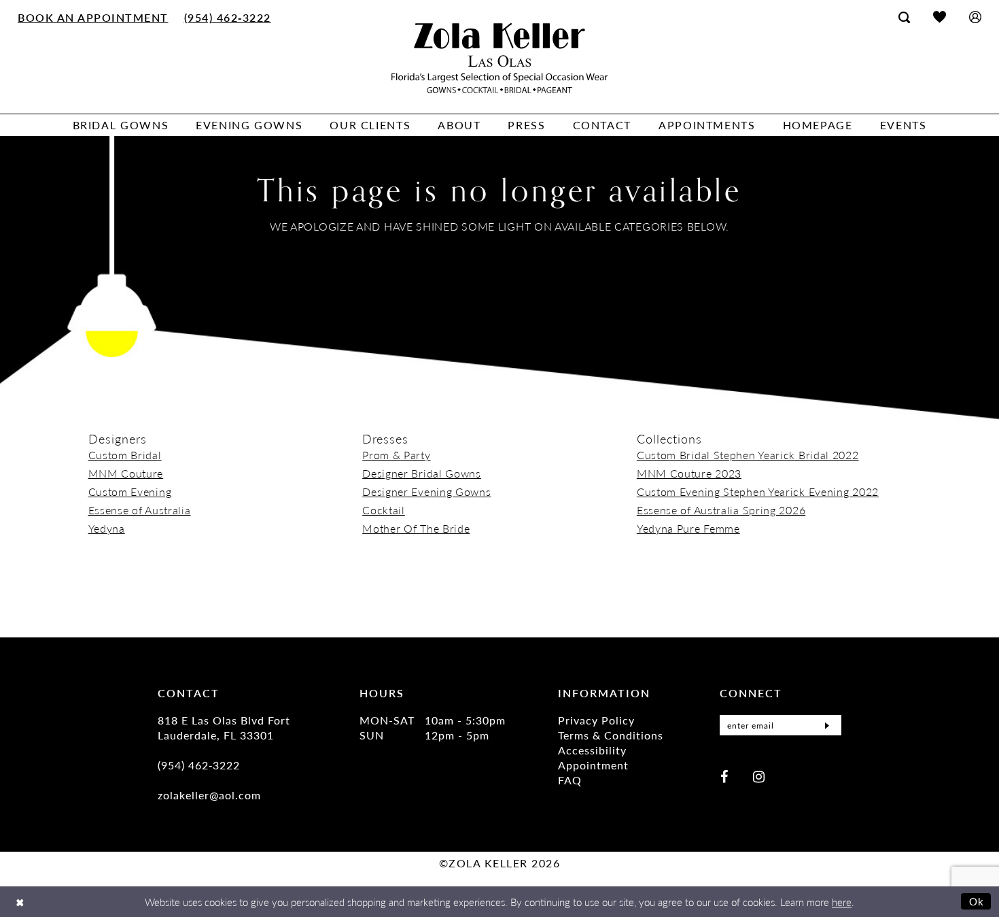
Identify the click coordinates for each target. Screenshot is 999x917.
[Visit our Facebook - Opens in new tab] (724, 775)
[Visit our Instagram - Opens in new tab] (758, 775)
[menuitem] (93, 17)
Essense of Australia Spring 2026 (721, 510)
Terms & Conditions (610, 735)
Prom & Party (396, 455)
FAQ (570, 780)
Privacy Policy (596, 720)
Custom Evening (130, 491)
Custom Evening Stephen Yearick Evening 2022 (758, 491)
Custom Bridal (125, 455)
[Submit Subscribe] (827, 725)
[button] (975, 16)
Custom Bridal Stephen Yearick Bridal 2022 (748, 455)
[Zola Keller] (499, 58)
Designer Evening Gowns (426, 491)
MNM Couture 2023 (689, 473)
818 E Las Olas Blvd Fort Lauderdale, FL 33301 (224, 727)
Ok (977, 901)
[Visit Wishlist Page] (940, 16)
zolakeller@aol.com (209, 795)
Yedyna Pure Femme (688, 528)
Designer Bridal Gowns (421, 473)
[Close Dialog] (20, 902)
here (842, 902)
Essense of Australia (139, 510)
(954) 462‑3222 (199, 765)
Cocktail (383, 510)
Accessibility (592, 750)
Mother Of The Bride (416, 528)
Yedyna (106, 528)
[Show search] (904, 17)
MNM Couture (126, 473)
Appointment (593, 765)
